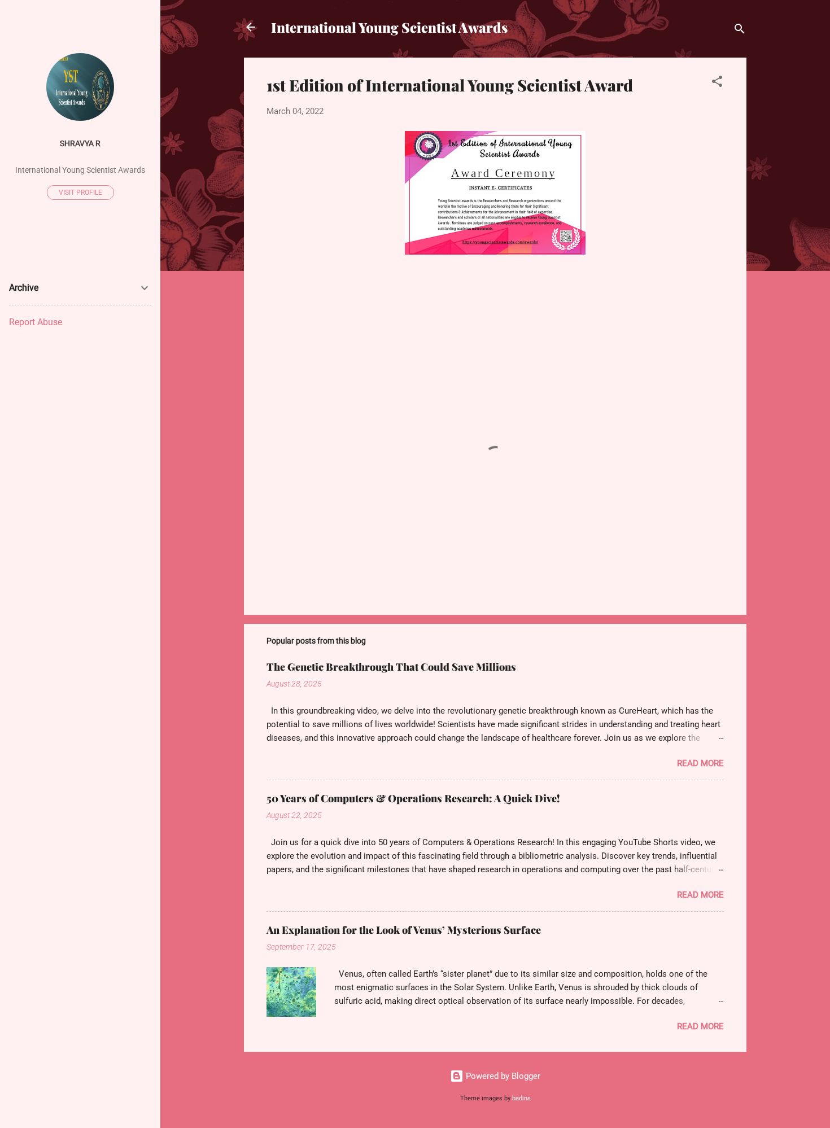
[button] (717, 83)
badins (521, 1098)
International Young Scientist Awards (389, 27)
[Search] (739, 31)
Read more (700, 763)
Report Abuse (35, 322)
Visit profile (80, 192)
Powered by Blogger (502, 1076)
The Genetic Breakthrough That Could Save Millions (391, 667)
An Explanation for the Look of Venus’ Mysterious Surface (404, 930)
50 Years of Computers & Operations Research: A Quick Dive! (413, 798)
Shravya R (80, 143)
